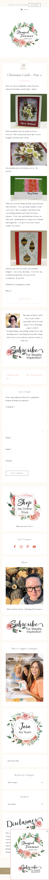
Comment (10, 407)
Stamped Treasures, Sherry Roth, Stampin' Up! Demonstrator (24, 35)
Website (9, 461)
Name (9, 438)
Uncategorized (24, 81)
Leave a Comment (24, 299)
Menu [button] (26, 9)
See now (34, 5)
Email (9, 449)
